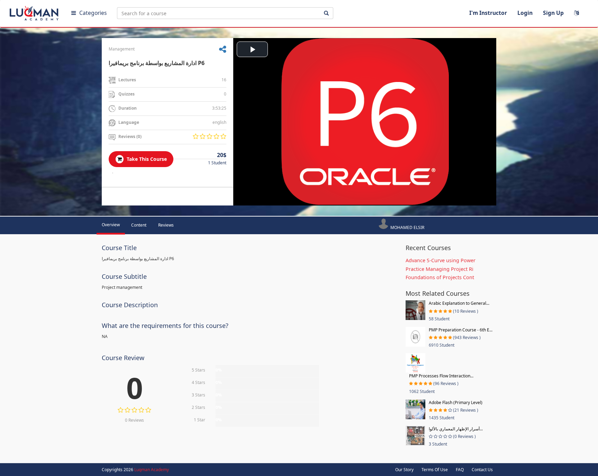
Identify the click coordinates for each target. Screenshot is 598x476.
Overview (111, 225)
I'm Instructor (488, 13)
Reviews (166, 225)
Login (525, 13)
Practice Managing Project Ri (439, 269)
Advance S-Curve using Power (440, 260)
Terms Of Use (435, 470)
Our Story (404, 470)
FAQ (460, 470)
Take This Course (146, 159)
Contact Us (482, 470)
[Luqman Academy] (35, 11)
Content (138, 225)
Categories (93, 13)
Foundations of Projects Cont (440, 277)
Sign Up (553, 13)
